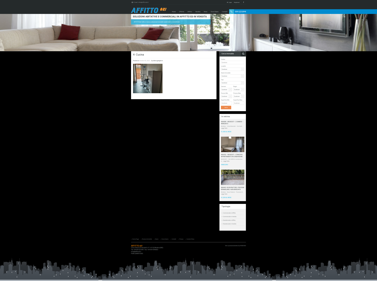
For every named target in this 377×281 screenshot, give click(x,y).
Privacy (181, 239)
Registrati (236, 2)
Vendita (197, 11)
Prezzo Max (237, 93)
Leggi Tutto (224, 128)
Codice (223, 59)
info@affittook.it (143, 2)
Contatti (224, 11)
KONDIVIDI (243, 245)
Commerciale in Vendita (229, 216)
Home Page (135, 239)
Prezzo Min (224, 93)
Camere (223, 86)
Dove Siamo (215, 11)
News (205, 11)
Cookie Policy (190, 239)
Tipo (222, 79)
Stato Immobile (225, 73)
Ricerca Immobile (147, 239)
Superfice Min (225, 100)
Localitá (223, 66)
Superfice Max (237, 100)
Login (230, 2)
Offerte (181, 11)
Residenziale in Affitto (229, 220)
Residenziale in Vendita (229, 224)
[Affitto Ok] (149, 10)
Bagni (235, 86)
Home (174, 11)
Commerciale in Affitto (229, 213)
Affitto (190, 11)
